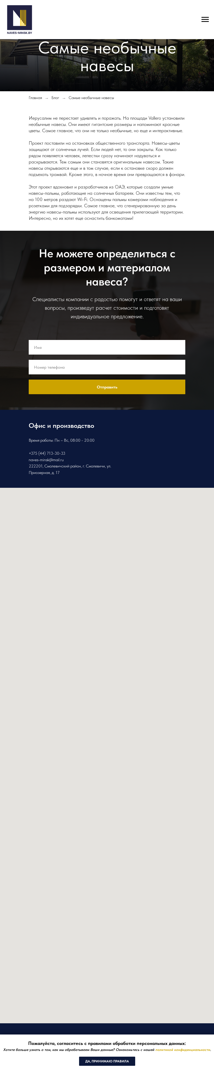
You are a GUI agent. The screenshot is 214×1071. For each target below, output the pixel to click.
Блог (55, 97)
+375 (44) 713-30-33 (47, 453)
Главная (35, 97)
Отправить (107, 387)
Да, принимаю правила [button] (107, 1061)
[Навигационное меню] (205, 19)
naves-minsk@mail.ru (46, 459)
